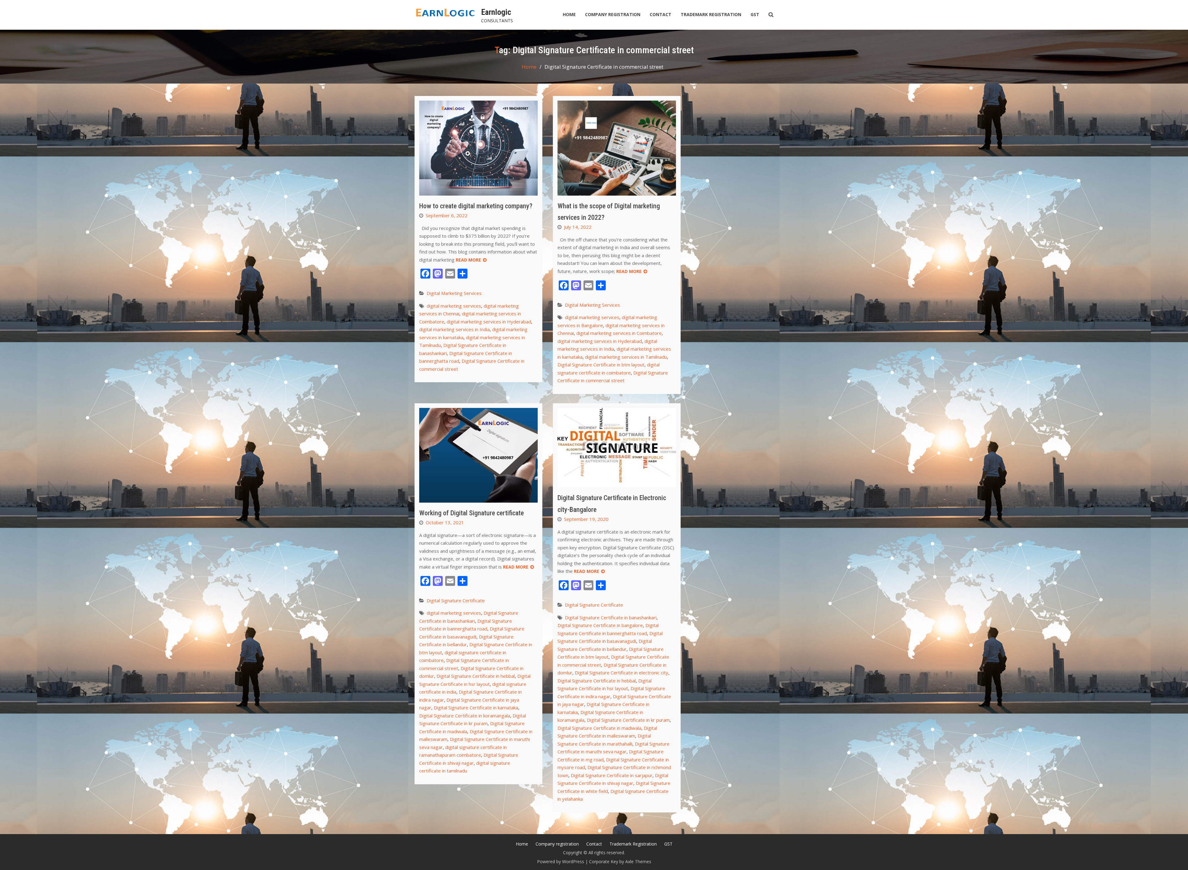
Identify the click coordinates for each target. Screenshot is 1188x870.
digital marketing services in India (454, 329)
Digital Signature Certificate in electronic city (621, 672)
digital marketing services (454, 306)
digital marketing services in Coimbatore (619, 333)
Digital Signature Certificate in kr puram (628, 720)
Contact (660, 14)
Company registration (612, 14)
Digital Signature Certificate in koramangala (464, 715)
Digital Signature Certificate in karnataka (476, 707)
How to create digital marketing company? (475, 206)
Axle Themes (638, 861)
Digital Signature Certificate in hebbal (476, 676)
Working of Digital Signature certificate (471, 513)
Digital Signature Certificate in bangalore (600, 625)
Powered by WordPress (560, 861)
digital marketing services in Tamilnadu (626, 357)
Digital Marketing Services (454, 293)
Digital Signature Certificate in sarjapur (611, 775)
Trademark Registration (711, 14)
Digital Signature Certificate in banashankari (610, 617)
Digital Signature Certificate (456, 600)
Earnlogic (496, 12)
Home (569, 14)
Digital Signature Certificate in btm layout (600, 364)
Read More (468, 260)
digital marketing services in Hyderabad (489, 321)
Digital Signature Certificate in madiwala (599, 728)
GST (755, 14)
